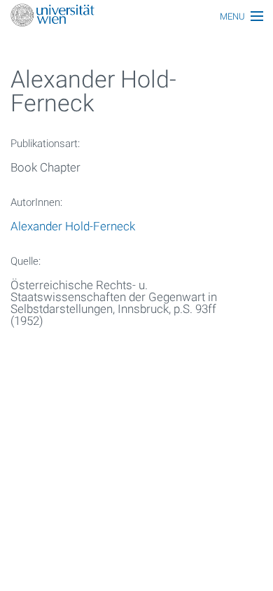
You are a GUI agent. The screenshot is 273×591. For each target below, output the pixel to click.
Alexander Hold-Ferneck (72, 226)
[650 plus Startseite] (136, 16)
